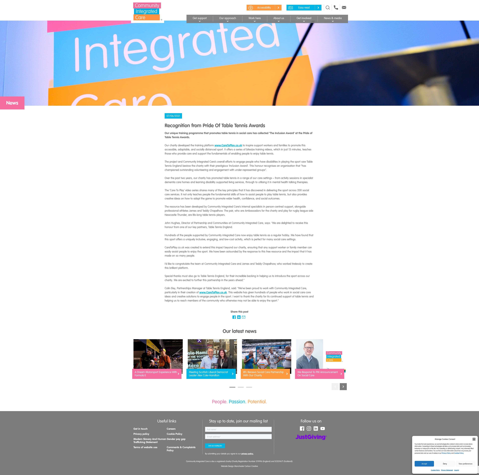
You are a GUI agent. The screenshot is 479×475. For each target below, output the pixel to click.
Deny (445, 464)
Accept (424, 464)
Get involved (304, 18)
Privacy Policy (446, 453)
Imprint (456, 470)
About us (278, 18)
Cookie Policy (435, 470)
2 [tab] (241, 387)
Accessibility (264, 7)
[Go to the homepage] (147, 11)
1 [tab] (232, 387)
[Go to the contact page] (336, 7)
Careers (171, 429)
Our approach (227, 18)
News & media (333, 18)
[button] (474, 439)
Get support (200, 18)
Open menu (200, 21)
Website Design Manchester (232, 466)
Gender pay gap (176, 439)
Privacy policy (141, 434)
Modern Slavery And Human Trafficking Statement (149, 440)
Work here (255, 18)
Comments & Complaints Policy (181, 449)
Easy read (304, 7)
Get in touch (140, 429)
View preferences (465, 464)
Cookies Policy (459, 453)
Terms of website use (145, 447)
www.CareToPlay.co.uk (228, 145)
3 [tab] (249, 387)
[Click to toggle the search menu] (327, 8)
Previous (335, 386)
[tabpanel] (158, 360)
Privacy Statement (447, 470)
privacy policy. (247, 453)
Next (343, 386)
